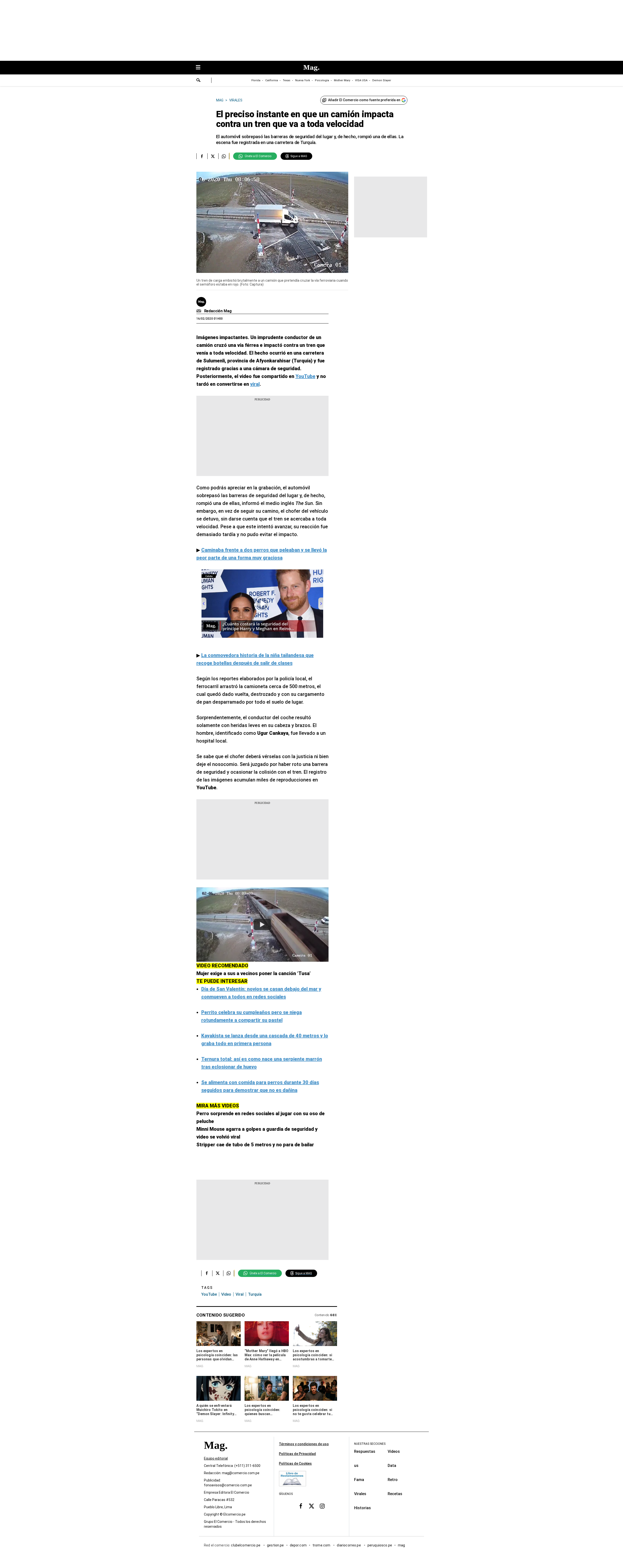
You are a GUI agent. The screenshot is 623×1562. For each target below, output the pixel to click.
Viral (240, 1294)
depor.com (298, 1545)
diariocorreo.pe (349, 1545)
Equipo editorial (216, 1458)
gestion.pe (275, 1545)
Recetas (395, 1493)
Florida (255, 80)
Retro (393, 1479)
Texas (286, 80)
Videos (394, 1451)
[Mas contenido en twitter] (311, 1506)
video (226, 1294)
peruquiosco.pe (379, 1545)
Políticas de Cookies (295, 1463)
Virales (360, 1493)
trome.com (321, 1545)
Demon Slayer (381, 80)
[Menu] (200, 68)
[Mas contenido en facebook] (300, 1506)
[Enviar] (198, 80)
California (271, 80)
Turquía (255, 1294)
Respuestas (364, 1451)
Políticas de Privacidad (297, 1454)
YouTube (209, 1294)
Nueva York (302, 80)
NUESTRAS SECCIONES (369, 1443)
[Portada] (215, 1454)
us (356, 1465)
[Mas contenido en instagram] (322, 1506)
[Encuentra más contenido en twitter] (212, 156)
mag (401, 1545)
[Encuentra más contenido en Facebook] (201, 156)
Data (392, 1465)
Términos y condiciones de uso (304, 1444)
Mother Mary (342, 80)
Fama (359, 1479)
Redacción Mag (218, 311)
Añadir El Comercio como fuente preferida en (364, 100)
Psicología (322, 80)
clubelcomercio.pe (246, 1545)
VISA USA (361, 80)
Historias (362, 1508)
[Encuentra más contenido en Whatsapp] (223, 156)
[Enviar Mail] (199, 311)
